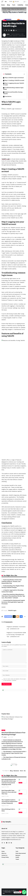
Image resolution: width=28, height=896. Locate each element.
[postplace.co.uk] (14, 2)
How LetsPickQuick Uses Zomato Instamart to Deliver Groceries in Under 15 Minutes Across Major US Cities (14, 747)
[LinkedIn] (11, 843)
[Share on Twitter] (9, 30)
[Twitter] (4, 843)
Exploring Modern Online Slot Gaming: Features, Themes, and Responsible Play (12, 581)
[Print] (14, 30)
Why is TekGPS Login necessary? (14, 77)
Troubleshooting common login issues (13, 88)
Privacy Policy (7, 891)
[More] (16, 30)
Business (16, 770)
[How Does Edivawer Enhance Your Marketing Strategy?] (14, 723)
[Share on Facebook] (6, 30)
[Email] (11, 30)
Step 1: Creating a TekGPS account (14, 80)
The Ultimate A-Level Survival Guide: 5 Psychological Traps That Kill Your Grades (14, 753)
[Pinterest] (7, 843)
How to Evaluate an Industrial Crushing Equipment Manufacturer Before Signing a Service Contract (12, 741)
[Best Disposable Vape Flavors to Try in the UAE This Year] (22, 792)
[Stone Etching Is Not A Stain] (22, 810)
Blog (8, 9)
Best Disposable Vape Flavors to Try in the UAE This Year (9, 792)
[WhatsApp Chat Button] (24, 892)
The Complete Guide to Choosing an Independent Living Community (9, 801)
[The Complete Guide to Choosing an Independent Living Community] (22, 801)
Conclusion (8, 96)
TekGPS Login (6, 159)
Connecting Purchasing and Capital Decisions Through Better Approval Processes (13, 602)
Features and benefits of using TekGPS (12, 92)
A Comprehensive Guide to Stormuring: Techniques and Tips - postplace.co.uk (16, 634)
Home (4, 9)
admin (8, 34)
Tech (3, 730)
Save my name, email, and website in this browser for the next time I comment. (15, 679)
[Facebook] (2, 843)
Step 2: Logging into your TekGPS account (13, 84)
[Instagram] (9, 843)
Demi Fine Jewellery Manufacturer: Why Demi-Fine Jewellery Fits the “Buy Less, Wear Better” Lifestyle (13, 596)
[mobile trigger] (3, 2)
